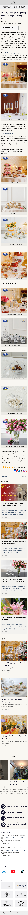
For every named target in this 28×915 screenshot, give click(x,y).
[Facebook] (15, 471)
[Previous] (2, 779)
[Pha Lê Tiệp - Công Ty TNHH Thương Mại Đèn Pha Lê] (14, 2)
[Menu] (2, 2)
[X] (21, 471)
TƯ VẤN (10, 6)
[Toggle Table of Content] (15, 28)
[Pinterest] (17, 471)
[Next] (25, 779)
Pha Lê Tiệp (4, 21)
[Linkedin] (19, 471)
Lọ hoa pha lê (5, 418)
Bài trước (4, 476)
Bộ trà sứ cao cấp (8, 133)
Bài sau (24, 476)
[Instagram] (24, 471)
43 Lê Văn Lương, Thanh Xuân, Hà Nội (13, 838)
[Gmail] (26, 471)
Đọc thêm (5, 517)
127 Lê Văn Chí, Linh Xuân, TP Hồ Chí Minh (14, 850)
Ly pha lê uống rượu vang (11, 53)
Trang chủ (5, 6)
